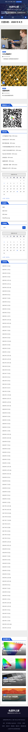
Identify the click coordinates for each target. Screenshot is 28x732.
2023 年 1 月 (5, 316)
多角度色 (4, 157)
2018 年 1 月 (5, 502)
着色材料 (4, 88)
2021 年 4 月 (5, 384)
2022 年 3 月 (5, 344)
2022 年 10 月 (5, 323)
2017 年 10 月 (5, 509)
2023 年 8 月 (5, 294)
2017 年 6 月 (5, 524)
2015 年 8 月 (5, 584)
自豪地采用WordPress (7, 719)
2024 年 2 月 (5, 276)
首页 (4, 723)
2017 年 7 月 (5, 520)
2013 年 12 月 (5, 624)
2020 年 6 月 (5, 412)
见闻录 (3, 726)
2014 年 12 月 (5, 602)
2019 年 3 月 (5, 455)
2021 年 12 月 (5, 355)
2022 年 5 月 (5, 337)
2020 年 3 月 (5, 423)
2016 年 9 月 (5, 549)
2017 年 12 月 (5, 506)
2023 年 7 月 (5, 298)
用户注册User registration (11, 723)
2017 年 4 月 (5, 531)
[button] (23, 17)
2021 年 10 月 (5, 362)
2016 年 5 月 (5, 563)
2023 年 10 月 (5, 287)
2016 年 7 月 (5, 556)
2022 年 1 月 (5, 352)
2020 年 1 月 (5, 430)
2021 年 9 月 (5, 366)
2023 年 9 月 (5, 291)
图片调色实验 (5, 143)
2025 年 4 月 (5, 266)
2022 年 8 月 (5, 327)
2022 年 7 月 (5, 330)
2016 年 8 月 (5, 552)
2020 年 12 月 (5, 398)
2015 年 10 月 (5, 581)
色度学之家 (14, 7)
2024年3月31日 (8, 699)
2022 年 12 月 (5, 319)
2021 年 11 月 (5, 359)
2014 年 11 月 (5, 606)
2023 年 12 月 (5, 280)
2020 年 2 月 (5, 427)
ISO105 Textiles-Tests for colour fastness (13, 680)
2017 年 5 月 (5, 527)
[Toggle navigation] (13, 17)
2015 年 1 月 (5, 599)
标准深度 (6, 666)
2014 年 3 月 (5, 613)
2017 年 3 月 (5, 534)
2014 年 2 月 (5, 617)
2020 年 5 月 (5, 416)
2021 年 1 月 (5, 395)
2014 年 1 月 (5, 620)
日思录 (23, 723)
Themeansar (22, 719)
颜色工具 (17, 726)
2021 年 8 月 (5, 369)
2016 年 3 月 (5, 570)
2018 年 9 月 (5, 477)
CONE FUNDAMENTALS (8, 150)
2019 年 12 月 (5, 434)
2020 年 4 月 (5, 420)
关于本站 (19, 723)
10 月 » (8, 198)
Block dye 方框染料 (10, 697)
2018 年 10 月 (5, 473)
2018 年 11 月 (5, 470)
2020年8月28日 (7, 56)
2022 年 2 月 (5, 348)
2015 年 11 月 (5, 577)
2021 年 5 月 (5, 380)
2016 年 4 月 (5, 567)
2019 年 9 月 (5, 441)
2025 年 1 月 (5, 269)
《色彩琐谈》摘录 (6, 164)
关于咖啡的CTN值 (6, 136)
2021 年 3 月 (5, 387)
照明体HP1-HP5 (6, 168)
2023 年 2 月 (5, 312)
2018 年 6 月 (5, 488)
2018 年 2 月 (5, 498)
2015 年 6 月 (5, 592)
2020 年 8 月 (5, 409)
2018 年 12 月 (5, 466)
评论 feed (4, 214)
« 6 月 (3, 198)
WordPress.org (6, 218)
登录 (3, 207)
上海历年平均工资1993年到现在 (14, 728)
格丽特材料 (6, 91)
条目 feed (4, 210)
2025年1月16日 (8, 683)
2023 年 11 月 (5, 284)
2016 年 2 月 (5, 574)
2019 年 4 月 (5, 452)
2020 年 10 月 (5, 405)
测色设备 (4, 51)
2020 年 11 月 (5, 402)
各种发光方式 (5, 139)
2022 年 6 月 (5, 334)
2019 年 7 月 (5, 445)
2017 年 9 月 (5, 513)
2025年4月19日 (8, 668)
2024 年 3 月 (5, 273)
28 (17, 191)
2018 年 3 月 (5, 495)
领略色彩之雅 (23, 726)
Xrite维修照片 (7, 54)
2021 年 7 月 (5, 373)
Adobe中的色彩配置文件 (12, 651)
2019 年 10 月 (5, 438)
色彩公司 (8, 726)
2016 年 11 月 (5, 541)
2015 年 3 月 (5, 595)
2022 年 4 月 (5, 341)
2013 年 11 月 (5, 627)
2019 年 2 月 (5, 459)
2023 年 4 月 (5, 309)
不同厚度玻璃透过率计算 (8, 146)
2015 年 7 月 (5, 588)
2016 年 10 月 (5, 545)
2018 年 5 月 (5, 491)
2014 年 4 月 (5, 609)
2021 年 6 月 (5, 377)
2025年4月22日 (8, 653)
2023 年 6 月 (5, 301)
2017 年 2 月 (5, 538)
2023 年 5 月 (5, 305)
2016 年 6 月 (5, 559)
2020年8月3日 (7, 93)
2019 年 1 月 (5, 463)
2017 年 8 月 (5, 516)
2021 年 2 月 (5, 391)
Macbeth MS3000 (6, 153)
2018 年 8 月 (5, 481)
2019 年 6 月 (5, 448)
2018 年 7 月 (5, 484)
